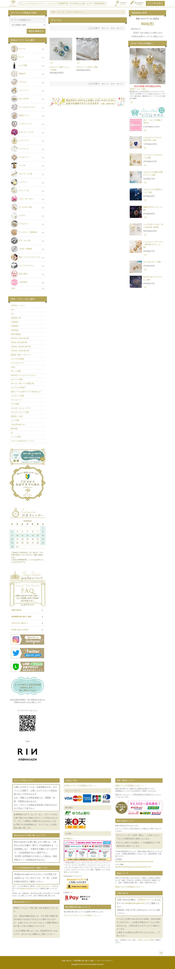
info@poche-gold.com (27, 888)
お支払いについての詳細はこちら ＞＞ (80, 785)
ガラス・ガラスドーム (75, 12)
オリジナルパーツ (17, 363)
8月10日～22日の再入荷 (20, 338)
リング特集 (15, 420)
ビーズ (21, 57)
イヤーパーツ (23, 90)
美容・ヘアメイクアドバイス (29, 257)
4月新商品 (14, 326)
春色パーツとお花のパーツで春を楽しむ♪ (26, 392)
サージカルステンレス (26, 107)
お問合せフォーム (145, 899)
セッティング (23, 140)
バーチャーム (23, 149)
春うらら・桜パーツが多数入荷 (22, 383)
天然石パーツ (23, 115)
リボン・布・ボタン (26, 199)
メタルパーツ (23, 157)
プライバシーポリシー (20, 623)
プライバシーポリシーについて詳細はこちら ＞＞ (82, 915)
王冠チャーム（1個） (138, 89)
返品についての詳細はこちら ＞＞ (130, 887)
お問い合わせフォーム (45, 886)
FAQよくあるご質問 (145, 940)
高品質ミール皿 (16, 416)
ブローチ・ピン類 (25, 174)
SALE (13, 288)
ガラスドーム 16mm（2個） (87, 67)
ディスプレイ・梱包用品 (27, 232)
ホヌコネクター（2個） (152, 262)
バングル (21, 216)
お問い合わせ (16, 610)
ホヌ (12, 310)
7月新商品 (14, 322)
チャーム (61, 12)
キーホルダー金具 (25, 207)
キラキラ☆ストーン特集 (20, 412)
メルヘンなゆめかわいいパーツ (22, 441)
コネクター (22, 82)
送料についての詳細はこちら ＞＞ (130, 785)
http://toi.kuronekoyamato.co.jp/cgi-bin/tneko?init (133, 867)
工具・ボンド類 (24, 241)
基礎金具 (21, 74)
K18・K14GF (23, 99)
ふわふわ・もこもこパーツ (21, 408)
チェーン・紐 (23, 191)
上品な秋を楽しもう (18, 424)
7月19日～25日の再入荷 (20, 351)
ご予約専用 (22, 282)
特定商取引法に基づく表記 (21, 617)
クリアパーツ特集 (17, 396)
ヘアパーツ (22, 182)
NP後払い (69, 838)
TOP (53, 12)
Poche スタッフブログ (20, 630)
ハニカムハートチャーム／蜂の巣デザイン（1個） (153, 244)
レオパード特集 (16, 379)
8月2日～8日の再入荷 (19, 342)
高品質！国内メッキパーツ (21, 355)
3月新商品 (14, 330)
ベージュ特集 (16, 437)
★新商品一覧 (16, 318)
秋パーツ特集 (16, 371)
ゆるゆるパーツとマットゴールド (23, 375)
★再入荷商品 (16, 334)
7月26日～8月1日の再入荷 (20, 347)
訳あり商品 (22, 274)
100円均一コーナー (18, 306)
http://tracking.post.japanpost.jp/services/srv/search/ (134, 862)
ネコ (12, 314)
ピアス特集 (15, 404)
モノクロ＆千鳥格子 (18, 388)
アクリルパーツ (16, 400)
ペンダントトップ (25, 124)
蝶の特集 (14, 429)
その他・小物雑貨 (25, 249)
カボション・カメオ (26, 132)
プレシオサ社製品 (17, 359)
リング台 (21, 166)
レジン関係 (22, 65)
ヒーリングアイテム (26, 266)
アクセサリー (23, 224)
